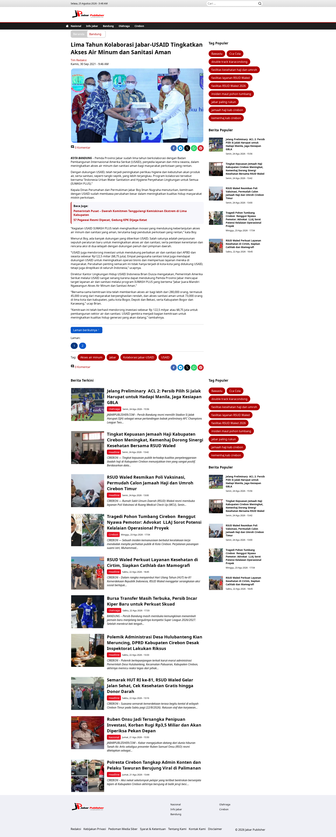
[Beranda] (67, 26)
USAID (165, 357)
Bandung (108, 26)
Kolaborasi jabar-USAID (138, 357)
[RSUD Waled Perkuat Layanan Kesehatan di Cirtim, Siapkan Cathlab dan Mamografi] (216, 246)
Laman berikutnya (85, 330)
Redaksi (76, 829)
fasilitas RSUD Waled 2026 (228, 86)
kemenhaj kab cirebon (226, 118)
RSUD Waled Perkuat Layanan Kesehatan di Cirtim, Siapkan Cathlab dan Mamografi (243, 244)
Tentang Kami (177, 829)
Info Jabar (92, 26)
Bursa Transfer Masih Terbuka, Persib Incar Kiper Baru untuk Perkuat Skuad (152, 601)
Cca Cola (235, 54)
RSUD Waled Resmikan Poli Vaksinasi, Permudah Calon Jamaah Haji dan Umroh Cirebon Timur (245, 193)
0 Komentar (82, 147)
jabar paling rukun (223, 102)
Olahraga (124, 26)
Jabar (112, 357)
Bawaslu (216, 54)
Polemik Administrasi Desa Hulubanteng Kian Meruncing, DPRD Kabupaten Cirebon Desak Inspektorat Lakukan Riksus (154, 642)
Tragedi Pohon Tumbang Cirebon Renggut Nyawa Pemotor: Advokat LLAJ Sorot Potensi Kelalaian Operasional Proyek (243, 219)
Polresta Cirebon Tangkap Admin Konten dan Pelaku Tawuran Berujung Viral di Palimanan (154, 765)
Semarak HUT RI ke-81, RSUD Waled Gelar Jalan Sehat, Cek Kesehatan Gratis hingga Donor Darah (150, 685)
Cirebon (139, 26)
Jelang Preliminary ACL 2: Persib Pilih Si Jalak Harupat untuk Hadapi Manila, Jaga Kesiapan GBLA (245, 144)
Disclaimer (215, 829)
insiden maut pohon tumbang (231, 94)
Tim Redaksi (79, 60)
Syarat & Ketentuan (153, 829)
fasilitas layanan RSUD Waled (230, 78)
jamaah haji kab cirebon (227, 110)
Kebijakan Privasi (94, 829)
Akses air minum (91, 357)
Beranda (78, 34)
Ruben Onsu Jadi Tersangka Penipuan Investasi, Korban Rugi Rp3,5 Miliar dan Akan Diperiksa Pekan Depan (154, 725)
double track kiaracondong (229, 62)
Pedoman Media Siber (123, 829)
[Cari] (260, 3)
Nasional (76, 26)
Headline (114, 452)
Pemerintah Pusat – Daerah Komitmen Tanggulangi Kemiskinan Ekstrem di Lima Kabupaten (130, 213)
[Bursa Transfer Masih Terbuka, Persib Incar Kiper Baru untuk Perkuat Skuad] (87, 611)
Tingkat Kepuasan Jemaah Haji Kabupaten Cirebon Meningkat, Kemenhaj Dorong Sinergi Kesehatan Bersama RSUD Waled (245, 168)
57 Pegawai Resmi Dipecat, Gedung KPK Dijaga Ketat (110, 220)
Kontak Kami (197, 829)
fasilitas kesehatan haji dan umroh (234, 70)
